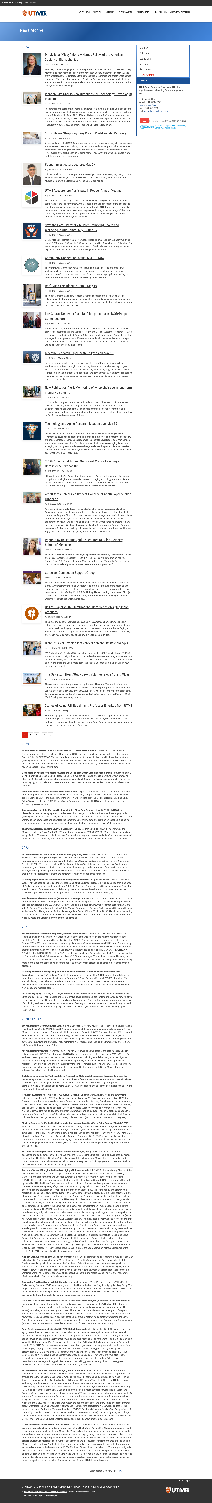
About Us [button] (97, 12)
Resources (145, 69)
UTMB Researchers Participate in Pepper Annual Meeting (83, 191)
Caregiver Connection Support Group (70, 573)
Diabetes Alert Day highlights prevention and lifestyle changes (86, 643)
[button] (207, 3)
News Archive (147, 74)
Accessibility (112, 1486)
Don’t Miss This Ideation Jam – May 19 (71, 286)
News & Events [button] (125, 12)
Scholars (144, 53)
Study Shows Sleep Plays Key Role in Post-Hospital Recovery (85, 133)
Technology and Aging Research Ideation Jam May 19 (81, 424)
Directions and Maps (147, 105)
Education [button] (110, 12)
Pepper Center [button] (143, 12)
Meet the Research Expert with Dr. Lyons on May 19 (79, 353)
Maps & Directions (62, 1486)
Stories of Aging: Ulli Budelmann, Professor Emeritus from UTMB (88, 706)
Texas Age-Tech (160, 12)
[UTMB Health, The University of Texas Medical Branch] (178, 1491)
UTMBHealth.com (43, 1486)
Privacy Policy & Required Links (89, 1486)
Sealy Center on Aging (12, 2)
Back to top (184, 1481)
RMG (120, 1471)
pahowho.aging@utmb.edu (156, 111)
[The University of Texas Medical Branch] (34, 14)
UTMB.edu (27, 1486)
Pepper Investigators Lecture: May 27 (70, 164)
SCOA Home (84, 12)
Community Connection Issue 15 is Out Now (74, 258)
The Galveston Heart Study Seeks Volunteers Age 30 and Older (87, 674)
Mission (144, 47)
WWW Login (37, 1496)
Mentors (144, 64)
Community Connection (180, 12)
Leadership (145, 58)
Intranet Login (51, 1496)
